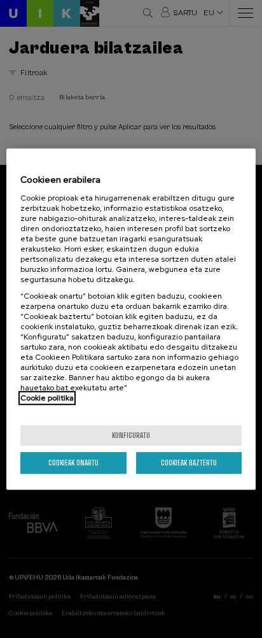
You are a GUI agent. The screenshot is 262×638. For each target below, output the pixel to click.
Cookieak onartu (73, 462)
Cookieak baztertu (189, 462)
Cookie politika (47, 398)
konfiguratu (131, 435)
